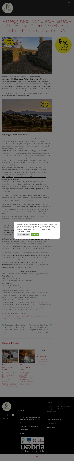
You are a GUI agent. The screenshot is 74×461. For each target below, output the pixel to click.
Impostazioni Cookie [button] (23, 234)
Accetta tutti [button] (35, 234)
